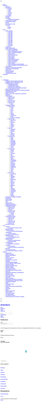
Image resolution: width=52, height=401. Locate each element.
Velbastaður (13, 141)
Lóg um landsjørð (9, 228)
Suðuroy (10, 8)
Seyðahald (5, 5)
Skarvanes (13, 122)
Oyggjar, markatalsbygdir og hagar (12, 89)
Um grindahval (9, 66)
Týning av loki (8, 202)
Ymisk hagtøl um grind (10, 47)
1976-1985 (10, 39)
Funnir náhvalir (11, 57)
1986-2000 (10, 41)
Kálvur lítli (8, 271)
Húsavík (12, 124)
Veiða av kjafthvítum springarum (14, 52)
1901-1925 (10, 36)
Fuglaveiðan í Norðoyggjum (11, 259)
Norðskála (13, 153)
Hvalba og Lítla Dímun (15, 117)
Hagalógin (8, 226)
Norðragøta (13, 163)
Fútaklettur (8, 260)
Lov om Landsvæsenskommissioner (15, 231)
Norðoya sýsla (11, 102)
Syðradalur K (13, 173)
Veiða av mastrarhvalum (13, 50)
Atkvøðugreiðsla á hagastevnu (14, 86)
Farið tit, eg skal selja (10, 257)
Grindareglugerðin (9, 72)
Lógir (4, 225)
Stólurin (7, 289)
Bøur (12, 132)
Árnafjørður (13, 189)
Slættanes (7, 287)
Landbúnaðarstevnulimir (10, 216)
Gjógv (12, 155)
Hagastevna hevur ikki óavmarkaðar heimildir (17, 87)
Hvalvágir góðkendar (10, 70)
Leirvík (12, 162)
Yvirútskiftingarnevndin (13, 84)
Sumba (12, 107)
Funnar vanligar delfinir (13, 60)
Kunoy (12, 178)
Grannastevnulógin (9, 235)
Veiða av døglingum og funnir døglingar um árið (17, 65)
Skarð (12, 180)
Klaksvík (12, 183)
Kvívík (12, 147)
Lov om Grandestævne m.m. (14, 236)
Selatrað (12, 150)
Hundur (9, 27)
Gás (9, 26)
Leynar (12, 146)
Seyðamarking (8, 15)
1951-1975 (10, 38)
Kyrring (7, 22)
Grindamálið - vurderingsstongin (12, 68)
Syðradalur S (13, 142)
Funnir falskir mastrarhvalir (13, 59)
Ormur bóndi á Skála (10, 283)
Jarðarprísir (8, 94)
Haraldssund (13, 179)
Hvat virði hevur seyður (10, 23)
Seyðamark (8, 6)
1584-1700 (10, 31)
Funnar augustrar (11, 62)
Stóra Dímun (13, 119)
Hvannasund (13, 191)
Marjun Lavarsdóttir (10, 278)
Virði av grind (8, 69)
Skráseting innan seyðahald (11, 20)
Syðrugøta (13, 165)
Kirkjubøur (13, 140)
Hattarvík (12, 195)
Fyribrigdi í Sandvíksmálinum (12, 262)
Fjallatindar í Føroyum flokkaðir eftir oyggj (14, 82)
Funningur (13, 156)
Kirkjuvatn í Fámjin (9, 274)
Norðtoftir (13, 188)
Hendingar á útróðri (9, 266)
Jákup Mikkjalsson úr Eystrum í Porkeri (13, 270)
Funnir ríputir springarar (13, 54)
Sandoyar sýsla (11, 98)
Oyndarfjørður (13, 160)
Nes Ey (12, 171)
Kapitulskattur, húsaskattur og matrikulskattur (15, 272)
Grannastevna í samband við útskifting (13, 196)
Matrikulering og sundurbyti (13, 243)
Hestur (12, 138)
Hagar (4, 4)
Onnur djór (8, 25)
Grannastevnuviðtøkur (10, 105)
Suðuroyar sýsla (11, 97)
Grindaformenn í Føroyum (11, 73)
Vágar (9, 11)
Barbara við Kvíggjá (10, 254)
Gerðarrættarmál (9, 95)
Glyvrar (12, 169)
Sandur (12, 126)
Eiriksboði (8, 256)
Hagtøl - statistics (9, 30)
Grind (4, 29)
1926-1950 (10, 37)
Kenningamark (9, 7)
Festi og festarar (9, 199)
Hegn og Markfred (12, 233)
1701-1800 (10, 33)
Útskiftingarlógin (9, 242)
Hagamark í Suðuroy (10, 264)
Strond (12, 184)
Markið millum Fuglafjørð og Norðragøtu (14, 279)
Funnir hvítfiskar (11, 58)
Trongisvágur (13, 115)
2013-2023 (10, 44)
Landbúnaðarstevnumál (10, 205)
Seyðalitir (7, 17)
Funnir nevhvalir (11, 53)
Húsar (12, 174)
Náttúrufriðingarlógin (10, 238)
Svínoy (12, 193)
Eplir (7, 201)
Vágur (12, 108)
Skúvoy (12, 121)
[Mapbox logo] (3, 361)
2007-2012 (10, 43)
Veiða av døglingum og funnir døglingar (16, 64)
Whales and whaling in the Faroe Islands (14, 67)
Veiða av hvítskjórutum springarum (15, 51)
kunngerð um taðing (12, 241)
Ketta (9, 28)
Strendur (12, 149)
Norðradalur (13, 144)
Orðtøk (7, 282)
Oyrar (12, 152)
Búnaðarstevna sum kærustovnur (12, 234)
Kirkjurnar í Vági (9, 273)
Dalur (12, 123)
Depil (12, 187)
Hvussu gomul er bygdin (10, 269)
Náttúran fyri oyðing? (10, 203)
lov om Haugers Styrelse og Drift (14, 227)
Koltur (12, 137)
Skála (12, 157)
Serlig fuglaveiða (11, 246)
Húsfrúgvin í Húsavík (10, 267)
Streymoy (10, 12)
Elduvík (12, 158)
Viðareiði (12, 192)
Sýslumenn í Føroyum (10, 224)
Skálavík (12, 125)
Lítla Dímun (8, 277)
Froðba (12, 116)
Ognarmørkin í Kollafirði (11, 281)
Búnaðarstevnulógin (10, 230)
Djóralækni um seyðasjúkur (13, 19)
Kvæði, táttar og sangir (10, 275)
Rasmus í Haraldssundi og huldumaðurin (14, 286)
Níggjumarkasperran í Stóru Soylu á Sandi (14, 280)
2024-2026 (10, 45)
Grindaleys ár (8, 46)
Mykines (12, 134)
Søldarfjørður (13, 166)
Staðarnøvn (5, 74)
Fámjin (12, 113)
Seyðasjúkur (8, 18)
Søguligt (4, 251)
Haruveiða (8, 248)
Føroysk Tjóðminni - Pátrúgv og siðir (13, 263)
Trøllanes (12, 177)
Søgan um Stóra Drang (10, 290)
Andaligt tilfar (8, 252)
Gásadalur (13, 133)
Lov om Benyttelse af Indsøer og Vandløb (14, 250)
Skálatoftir (13, 185)
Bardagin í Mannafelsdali (11, 255)
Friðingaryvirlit (9, 200)
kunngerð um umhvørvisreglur (14, 240)
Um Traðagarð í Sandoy (10, 295)
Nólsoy (12, 139)
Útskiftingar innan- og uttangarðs (12, 83)
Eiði (11, 154)
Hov (11, 111)
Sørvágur (12, 131)
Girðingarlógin (8, 232)
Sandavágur (13, 129)
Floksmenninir (8, 258)
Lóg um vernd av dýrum (10, 249)
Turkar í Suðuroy (9, 291)
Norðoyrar (13, 181)
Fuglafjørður (13, 161)
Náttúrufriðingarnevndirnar (11, 204)
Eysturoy (10, 13)
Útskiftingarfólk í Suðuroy (13, 85)
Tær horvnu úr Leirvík (10, 293)
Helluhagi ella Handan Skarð (11, 265)
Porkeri (12, 110)
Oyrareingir (8, 285)
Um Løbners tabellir (10, 294)
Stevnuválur (8, 288)
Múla (12, 103)
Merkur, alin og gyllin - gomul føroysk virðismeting (16, 93)
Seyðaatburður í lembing (10, 21)
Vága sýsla (10, 99)
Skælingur (13, 145)
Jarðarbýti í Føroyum (10, 92)
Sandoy (9, 10)
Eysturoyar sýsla (11, 101)
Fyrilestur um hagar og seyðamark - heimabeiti (15, 296)
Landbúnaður (5, 79)
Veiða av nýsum (11, 56)
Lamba (12, 168)
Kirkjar (12, 194)
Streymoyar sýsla (11, 100)
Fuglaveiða (8, 244)
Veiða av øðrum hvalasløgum (11, 49)
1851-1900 (10, 35)
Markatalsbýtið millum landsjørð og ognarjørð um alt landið (17, 90)
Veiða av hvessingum (12, 61)
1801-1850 (10, 34)
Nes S (12, 109)
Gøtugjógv (13, 164)
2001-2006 (10, 42)
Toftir (12, 170)
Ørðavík (12, 114)
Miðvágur (13, 130)
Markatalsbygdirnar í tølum (11, 91)
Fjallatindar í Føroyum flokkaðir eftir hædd (14, 80)
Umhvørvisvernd (9, 239)
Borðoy (9, 14)
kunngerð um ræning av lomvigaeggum (16, 247)
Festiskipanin (8, 197)
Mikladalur (13, 176)
